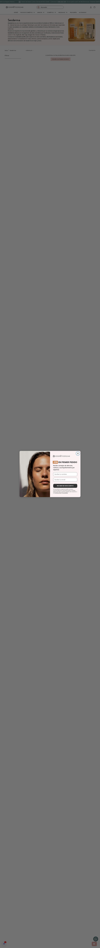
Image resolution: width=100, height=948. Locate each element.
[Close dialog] (78, 453)
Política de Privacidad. (61, 493)
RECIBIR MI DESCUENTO (65, 486)
